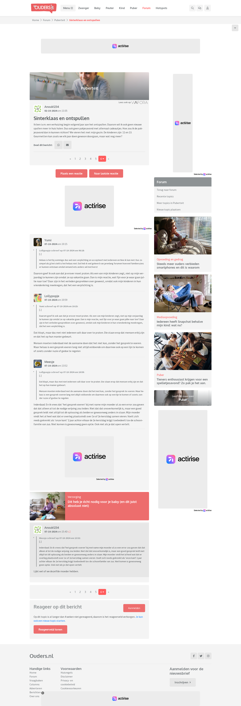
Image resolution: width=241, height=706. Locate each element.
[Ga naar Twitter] (201, 656)
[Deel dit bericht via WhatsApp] (58, 145)
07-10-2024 (50, 244)
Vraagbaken (36, 680)
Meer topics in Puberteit (170, 203)
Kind (122, 8)
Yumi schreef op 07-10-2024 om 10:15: (58, 306)
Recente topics (165, 196)
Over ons (34, 696)
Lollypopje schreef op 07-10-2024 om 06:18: (61, 250)
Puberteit (59, 20)
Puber (133, 8)
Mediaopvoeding (167, 317)
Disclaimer (67, 676)
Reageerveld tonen (50, 629)
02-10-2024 (50, 110)
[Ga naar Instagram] (208, 656)
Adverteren (36, 688)
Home (35, 20)
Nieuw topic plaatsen (169, 209)
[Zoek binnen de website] (192, 8)
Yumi (47, 240)
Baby (97, 8)
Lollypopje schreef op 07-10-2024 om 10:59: (61, 372)
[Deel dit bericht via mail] (67, 145)
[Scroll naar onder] (235, 28)
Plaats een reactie (71, 173)
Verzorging (74, 497)
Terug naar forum (166, 189)
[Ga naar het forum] (199, 8)
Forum (146, 8)
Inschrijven (181, 682)
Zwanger (83, 8)
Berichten (35, 692)
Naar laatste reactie (106, 173)
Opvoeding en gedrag (170, 259)
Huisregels (67, 672)
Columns (35, 684)
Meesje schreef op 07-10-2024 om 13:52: (59, 538)
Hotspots (161, 8)
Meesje (49, 362)
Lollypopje (51, 296)
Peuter (110, 8)
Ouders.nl (41, 655)
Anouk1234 (51, 107)
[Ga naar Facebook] (194, 656)
